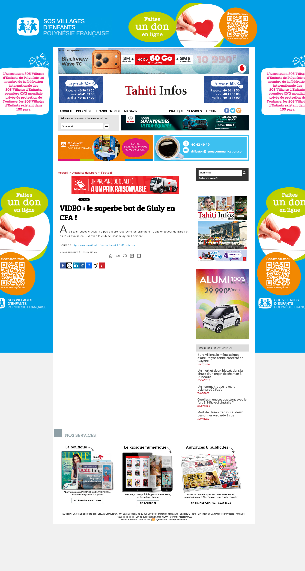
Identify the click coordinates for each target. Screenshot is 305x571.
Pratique (176, 111)
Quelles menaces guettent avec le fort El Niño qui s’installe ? (222, 401)
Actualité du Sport (84, 172)
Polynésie (84, 111)
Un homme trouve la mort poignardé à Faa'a (216, 388)
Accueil (66, 111)
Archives (212, 111)
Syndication (161, 519)
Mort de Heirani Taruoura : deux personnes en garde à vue (220, 414)
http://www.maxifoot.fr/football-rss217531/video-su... (105, 245)
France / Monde (108, 111)
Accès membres (129, 519)
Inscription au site (178, 519)
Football (106, 172)
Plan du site (145, 519)
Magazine (131, 111)
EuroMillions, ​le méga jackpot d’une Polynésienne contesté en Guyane (220, 358)
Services (194, 111)
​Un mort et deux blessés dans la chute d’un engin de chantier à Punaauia (220, 373)
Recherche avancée (208, 178)
